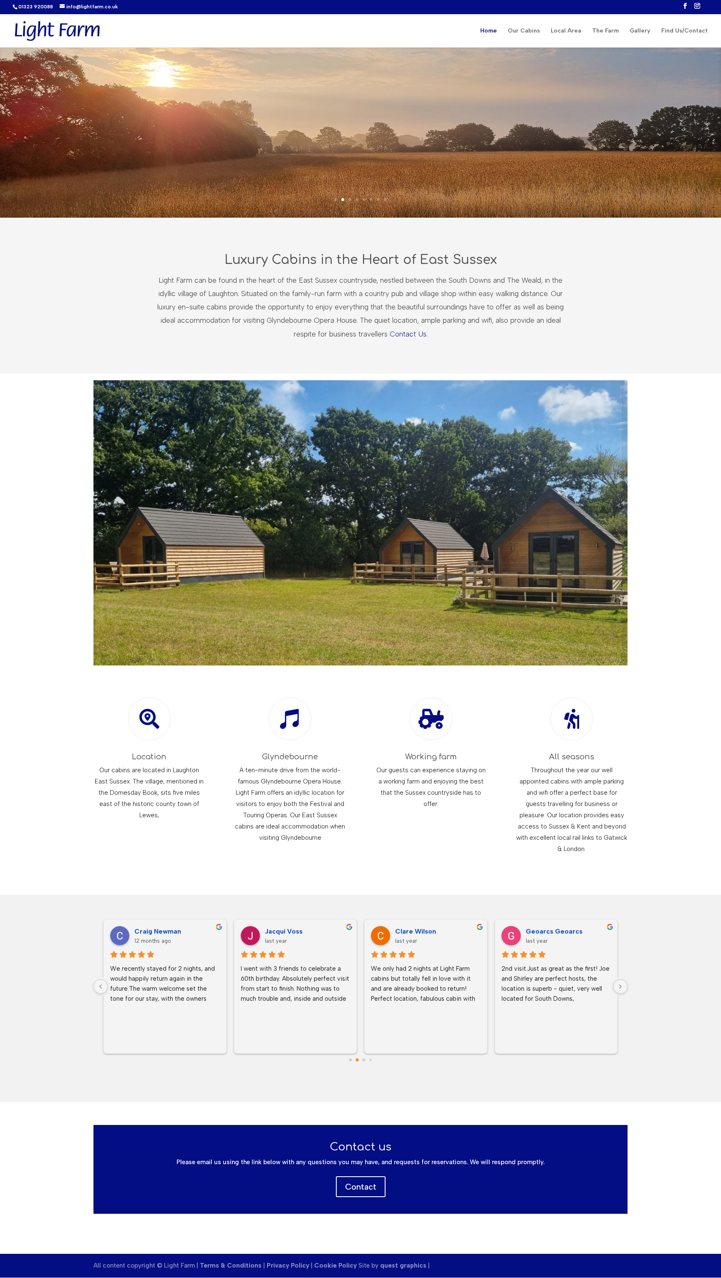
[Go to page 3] (370, 1060)
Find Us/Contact (684, 31)
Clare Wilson (415, 931)
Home (488, 31)
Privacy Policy (288, 1265)
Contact (360, 1187)
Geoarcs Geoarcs (554, 931)
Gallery (640, 31)
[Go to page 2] (364, 1060)
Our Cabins (524, 31)
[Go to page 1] (357, 1060)
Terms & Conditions (231, 1265)
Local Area (566, 31)
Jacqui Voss (284, 931)
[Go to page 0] (350, 1060)
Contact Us (408, 334)
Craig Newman (157, 931)
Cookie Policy (335, 1265)
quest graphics (403, 1265)
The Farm (605, 31)
